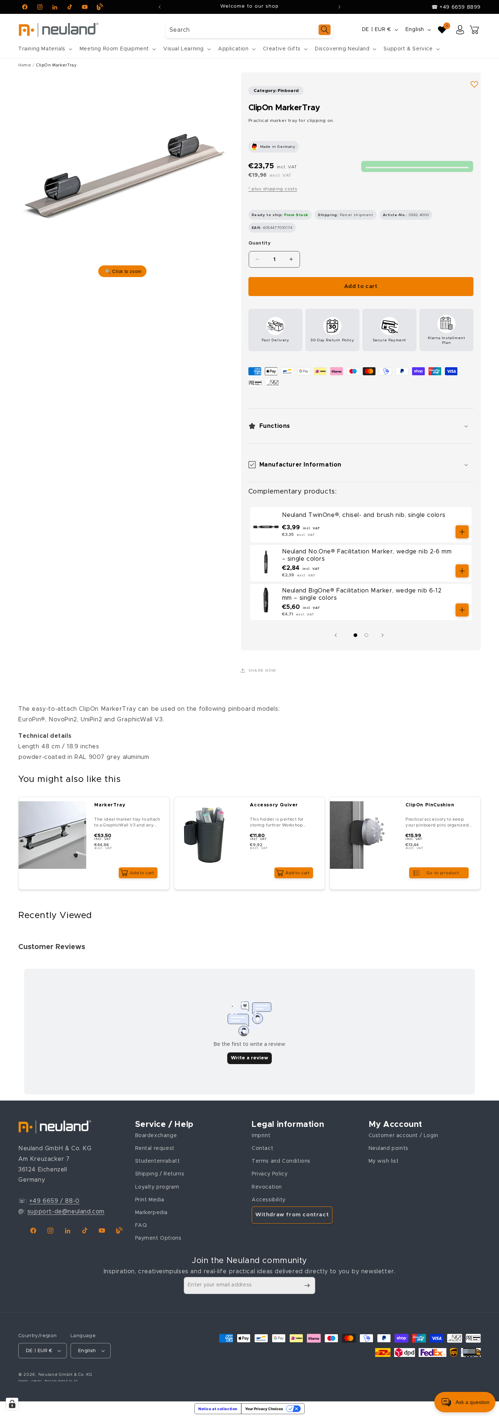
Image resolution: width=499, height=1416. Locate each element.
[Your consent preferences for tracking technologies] (12, 1404)
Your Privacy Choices (264, 1409)
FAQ (141, 1225)
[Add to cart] (462, 531)
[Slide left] (338, 635)
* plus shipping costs (272, 189)
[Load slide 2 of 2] (366, 635)
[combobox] (249, 30)
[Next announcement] (339, 7)
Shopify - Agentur (30, 1380)
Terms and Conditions (281, 1161)
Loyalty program (157, 1187)
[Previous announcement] (160, 7)
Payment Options (158, 1238)
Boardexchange (156, 1135)
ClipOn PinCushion (429, 805)
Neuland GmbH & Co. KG (65, 1375)
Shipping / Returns (159, 1174)
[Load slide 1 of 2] (355, 635)
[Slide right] (384, 635)
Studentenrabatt (157, 1161)
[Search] (325, 29)
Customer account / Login (403, 1135)
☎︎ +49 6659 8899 (456, 7)
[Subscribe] (307, 1285)
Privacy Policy (269, 1174)
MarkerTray (109, 805)
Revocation (267, 1187)
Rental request (155, 1148)
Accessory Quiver (274, 805)
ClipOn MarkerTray (56, 65)
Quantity (259, 243)
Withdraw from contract (292, 1214)
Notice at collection (217, 1409)
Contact (262, 1148)
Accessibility (269, 1199)
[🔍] (122, 176)
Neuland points (388, 1148)
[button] (44, 49)
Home (24, 65)
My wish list (384, 1161)
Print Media (150, 1199)
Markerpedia (151, 1212)
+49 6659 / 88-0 (54, 1201)
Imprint (261, 1135)
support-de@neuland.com (65, 1211)
